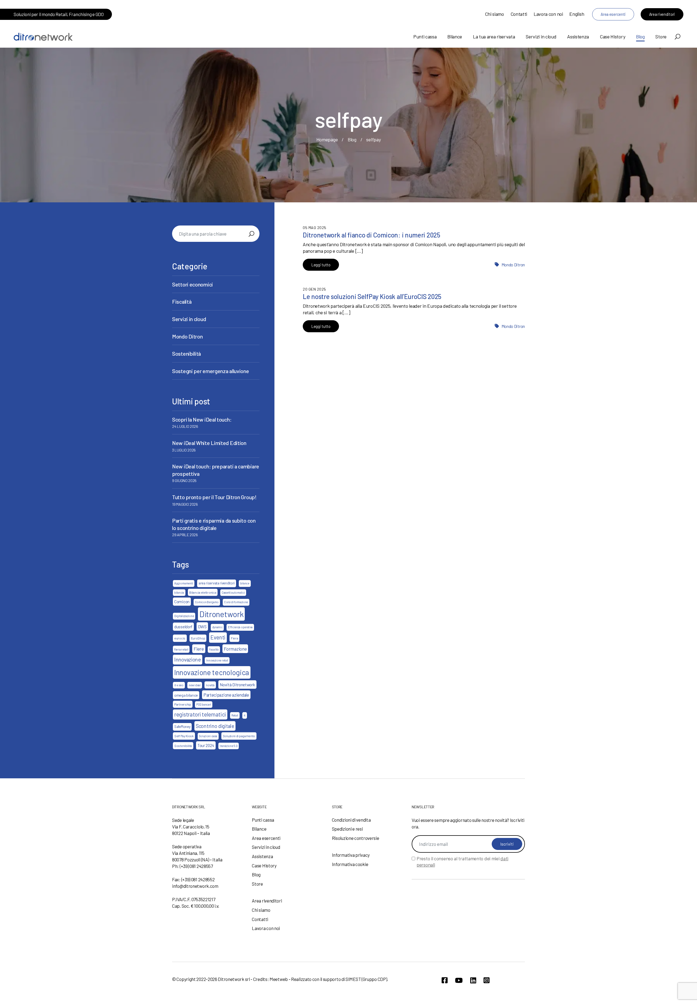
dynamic (217, 627)
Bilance (454, 36)
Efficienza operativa (240, 627)
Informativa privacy (351, 855)
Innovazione (187, 659)
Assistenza (578, 36)
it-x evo (179, 685)
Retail (234, 715)
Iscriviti (507, 844)
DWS (202, 626)
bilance (244, 583)
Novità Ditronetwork (237, 684)
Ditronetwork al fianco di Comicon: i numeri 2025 (371, 235)
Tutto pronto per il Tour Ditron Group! (214, 497)
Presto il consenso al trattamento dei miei (462, 861)
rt (245, 715)
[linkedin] (473, 980)
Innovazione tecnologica (211, 672)
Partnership (182, 704)
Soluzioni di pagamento (239, 736)
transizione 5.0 (229, 746)
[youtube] (459, 980)
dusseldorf (183, 626)
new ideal (194, 685)
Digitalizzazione (184, 616)
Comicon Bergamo (207, 602)
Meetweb (279, 979)
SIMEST (353, 979)
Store (661, 36)
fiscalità (213, 649)
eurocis (179, 638)
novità (210, 685)
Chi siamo (494, 14)
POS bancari (203, 704)
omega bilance (186, 695)
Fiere (199, 648)
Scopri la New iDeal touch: (201, 419)
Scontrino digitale (215, 726)
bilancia (179, 592)
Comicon (181, 601)
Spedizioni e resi (347, 828)
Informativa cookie (350, 864)
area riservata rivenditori (216, 583)
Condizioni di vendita (351, 819)
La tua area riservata (494, 36)
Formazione (235, 648)
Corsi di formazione (236, 602)
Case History (612, 36)
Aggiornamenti (183, 583)
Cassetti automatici (233, 592)
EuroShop (198, 638)
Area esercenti (613, 14)
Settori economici (192, 284)
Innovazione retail (217, 660)
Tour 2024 (205, 745)
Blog (640, 36)
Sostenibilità (186, 353)
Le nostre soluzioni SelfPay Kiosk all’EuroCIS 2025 (372, 296)
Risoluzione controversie (355, 838)
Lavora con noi (548, 14)
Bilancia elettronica (202, 592)
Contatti (518, 14)
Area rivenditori (662, 14)
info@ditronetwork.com (195, 886)
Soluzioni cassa (208, 736)
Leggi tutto (321, 264)
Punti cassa (425, 36)
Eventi (217, 637)
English (576, 14)
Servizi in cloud (541, 36)
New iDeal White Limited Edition (209, 443)
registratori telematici (200, 714)
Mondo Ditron (513, 264)
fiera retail (181, 649)
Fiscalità (181, 301)
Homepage (327, 139)
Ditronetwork (221, 614)
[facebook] (445, 980)
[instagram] (487, 980)
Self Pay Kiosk (184, 736)
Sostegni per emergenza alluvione (210, 371)
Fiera (234, 638)
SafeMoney (182, 726)
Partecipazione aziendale (226, 694)
